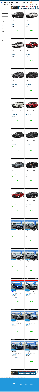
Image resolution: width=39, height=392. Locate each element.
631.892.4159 (24, 0)
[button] (24, 14)
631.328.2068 (15, 0)
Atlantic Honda (13, 188)
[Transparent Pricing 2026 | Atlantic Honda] (25, 7)
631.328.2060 (7, 0)
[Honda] (2, 2)
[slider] (8, 10)
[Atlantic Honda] (5, 2)
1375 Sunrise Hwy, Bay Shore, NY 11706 (34, 0)
